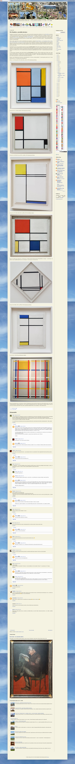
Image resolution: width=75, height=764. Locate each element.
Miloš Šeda (16, 426)
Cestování (58, 42)
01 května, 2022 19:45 (23, 542)
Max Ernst (25, 37)
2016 (57, 89)
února (58, 80)
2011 (57, 96)
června (59, 69)
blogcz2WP (61, 197)
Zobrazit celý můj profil (59, 102)
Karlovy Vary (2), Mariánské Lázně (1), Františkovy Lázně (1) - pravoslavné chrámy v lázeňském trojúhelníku (29, 713)
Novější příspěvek (12, 630)
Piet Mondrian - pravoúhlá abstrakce (61, 73)
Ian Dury (13, 550)
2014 (57, 92)
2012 (57, 95)
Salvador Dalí (30, 37)
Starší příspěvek (50, 630)
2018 (57, 87)
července (59, 68)
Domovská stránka (31, 630)
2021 (57, 83)
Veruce (58, 184)
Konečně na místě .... (59, 175)
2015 (57, 91)
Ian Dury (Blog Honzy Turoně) (60, 177)
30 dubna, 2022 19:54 (22, 443)
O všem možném (59, 49)
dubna (58, 72)
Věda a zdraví (58, 45)
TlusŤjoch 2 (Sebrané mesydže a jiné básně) (60, 165)
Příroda (58, 44)
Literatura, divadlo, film (60, 40)
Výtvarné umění (14, 409)
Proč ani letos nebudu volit (14, 718)
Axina (13, 415)
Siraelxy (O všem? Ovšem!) (61, 170)
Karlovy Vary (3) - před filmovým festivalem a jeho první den (23, 702)
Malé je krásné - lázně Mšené (60, 178)
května (59, 70)
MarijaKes (13, 591)
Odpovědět (13, 422)
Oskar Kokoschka (30, 36)
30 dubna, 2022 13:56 (20, 471)
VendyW (16, 438)
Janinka (13, 609)
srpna (58, 66)
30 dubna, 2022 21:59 (17, 522)
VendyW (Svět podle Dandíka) (60, 174)
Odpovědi (14, 424)
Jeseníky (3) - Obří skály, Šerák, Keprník (20, 721)
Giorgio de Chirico (16, 37)
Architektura (58, 39)
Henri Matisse (47, 34)
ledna (58, 81)
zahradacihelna (14, 597)
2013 (57, 93)
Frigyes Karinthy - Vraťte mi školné (61, 75)
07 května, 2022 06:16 (20, 597)
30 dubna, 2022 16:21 (18, 491)
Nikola (13, 536)
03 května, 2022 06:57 (19, 591)
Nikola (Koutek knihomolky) (59, 181)
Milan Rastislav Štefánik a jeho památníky (20, 731)
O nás (57, 50)
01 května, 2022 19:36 (23, 529)
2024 (57, 57)
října (58, 64)
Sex (57, 48)
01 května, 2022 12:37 (17, 536)
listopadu (59, 62)
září (58, 65)
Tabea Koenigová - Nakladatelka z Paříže (59, 182)
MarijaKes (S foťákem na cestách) (60, 162)
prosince (59, 61)
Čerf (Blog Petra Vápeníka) (61, 168)
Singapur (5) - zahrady (60, 77)
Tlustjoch (16, 475)
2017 (57, 88)
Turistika (58, 43)
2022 (57, 60)
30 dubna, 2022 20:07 (22, 500)
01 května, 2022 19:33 (23, 571)
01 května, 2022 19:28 (17, 563)
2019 (57, 85)
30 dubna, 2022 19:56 (22, 456)
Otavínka (58, 159)
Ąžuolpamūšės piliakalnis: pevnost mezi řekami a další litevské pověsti (60, 186)
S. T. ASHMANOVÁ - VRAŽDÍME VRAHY (60, 172)
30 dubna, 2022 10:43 (21, 438)
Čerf (13, 522)
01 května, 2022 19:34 (23, 515)
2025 (57, 56)
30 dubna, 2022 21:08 (17, 509)
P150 (57, 166)
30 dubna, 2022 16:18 (21, 475)
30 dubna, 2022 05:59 (17, 415)
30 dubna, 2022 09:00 (18, 450)
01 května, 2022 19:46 (23, 556)
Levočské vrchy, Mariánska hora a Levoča (20, 736)
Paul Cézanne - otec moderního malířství (16, 636)
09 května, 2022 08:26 (18, 609)
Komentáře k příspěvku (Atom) (19, 631)
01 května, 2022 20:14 (20, 576)
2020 (57, 84)
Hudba (57, 41)
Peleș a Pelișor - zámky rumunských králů (20, 747)
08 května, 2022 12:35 (19, 603)
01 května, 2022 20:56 (20, 585)
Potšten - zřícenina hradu (60, 163)
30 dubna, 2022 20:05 (22, 480)
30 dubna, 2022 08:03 (22, 426)
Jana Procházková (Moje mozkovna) (60, 189)
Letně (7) (16, 726)
